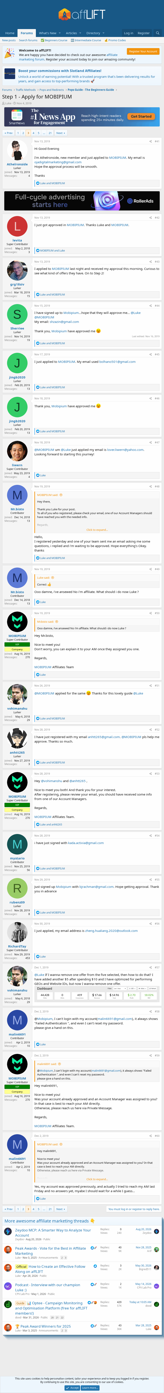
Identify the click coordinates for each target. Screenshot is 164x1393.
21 (50, 133)
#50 (157, 613)
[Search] (158, 33)
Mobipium (71, 312)
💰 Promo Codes (115, 40)
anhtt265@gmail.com (104, 737)
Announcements (48, 1257)
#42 (157, 217)
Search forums (28, 40)
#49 (157, 569)
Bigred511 (145, 1269)
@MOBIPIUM (44, 317)
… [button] (44, 133)
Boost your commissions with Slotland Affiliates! (59, 70)
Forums (27, 33)
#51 (157, 685)
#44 (157, 305)
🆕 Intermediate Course (86, 40)
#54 (157, 835)
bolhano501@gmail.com (117, 361)
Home (9, 33)
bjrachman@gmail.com (96, 886)
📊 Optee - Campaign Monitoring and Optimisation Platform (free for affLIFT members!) (51, 1308)
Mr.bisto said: (45, 622)
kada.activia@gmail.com (86, 843)
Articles (71, 33)
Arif (149, 1251)
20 (52, 1317)
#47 (157, 442)
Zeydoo (19, 1239)
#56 (157, 923)
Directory (93, 33)
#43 (157, 261)
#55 (157, 879)
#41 (157, 141)
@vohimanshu (51, 781)
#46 (157, 398)
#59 (157, 1055)
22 (62, 1317)
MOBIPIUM (117, 157)
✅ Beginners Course (54, 40)
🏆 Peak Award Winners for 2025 (43, 1326)
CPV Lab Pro (22, 1294)
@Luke (136, 312)
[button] (60, 33)
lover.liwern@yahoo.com (125, 449)
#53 (157, 773)
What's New (47, 33)
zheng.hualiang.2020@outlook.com (111, 930)
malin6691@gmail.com (115, 1018)
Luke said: (43, 578)
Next (59, 133)
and (52, 183)
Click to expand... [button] (97, 530)
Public (46, 1239)
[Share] (150, 141)
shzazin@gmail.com (64, 321)
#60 (157, 1136)
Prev (10, 133)
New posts (9, 40)
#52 (157, 729)
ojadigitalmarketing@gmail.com (58, 162)
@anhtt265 (77, 781)
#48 (157, 486)
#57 (157, 967)
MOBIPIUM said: (47, 495)
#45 (157, 354)
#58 (157, 1011)
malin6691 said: (47, 1064)
